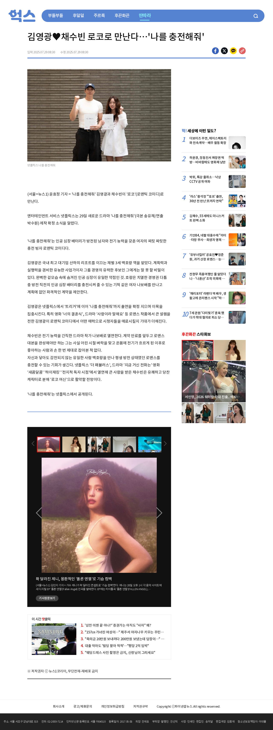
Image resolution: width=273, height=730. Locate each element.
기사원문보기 (47, 598)
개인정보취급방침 (112, 706)
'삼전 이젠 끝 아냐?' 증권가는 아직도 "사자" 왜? (116, 625)
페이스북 (215, 50)
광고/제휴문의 (82, 706)
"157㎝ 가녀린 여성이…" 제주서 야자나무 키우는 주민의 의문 (126, 632)
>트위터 (224, 50)
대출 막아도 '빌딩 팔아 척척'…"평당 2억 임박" (115, 646)
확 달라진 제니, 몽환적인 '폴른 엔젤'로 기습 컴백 (74, 578)
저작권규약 (140, 706)
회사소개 (59, 706)
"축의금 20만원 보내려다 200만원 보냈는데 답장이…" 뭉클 (124, 639)
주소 (242, 50)
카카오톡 (233, 50)
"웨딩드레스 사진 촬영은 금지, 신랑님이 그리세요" (118, 652)
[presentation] (33, 444)
